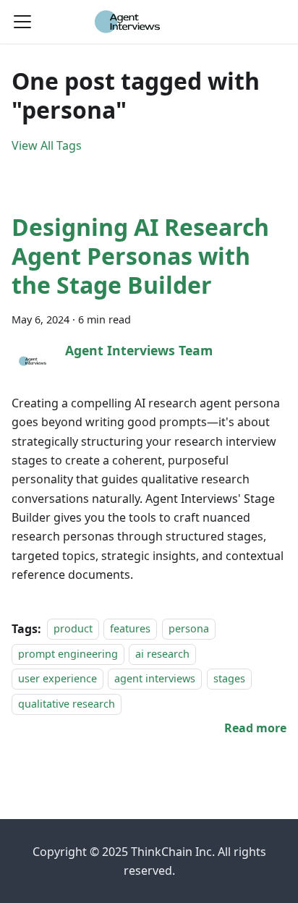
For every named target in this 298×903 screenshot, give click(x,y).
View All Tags (47, 145)
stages (229, 678)
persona (189, 629)
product (73, 629)
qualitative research (66, 704)
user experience (57, 678)
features (130, 629)
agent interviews (154, 678)
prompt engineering (68, 654)
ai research (162, 654)
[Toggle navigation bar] (22, 22)
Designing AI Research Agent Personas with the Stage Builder (140, 255)
